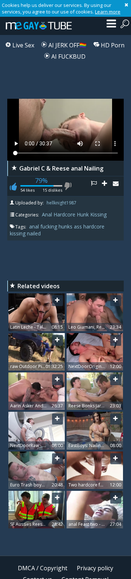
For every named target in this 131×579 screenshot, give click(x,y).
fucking (49, 226)
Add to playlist (107, 186)
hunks (66, 226)
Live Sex (22, 45)
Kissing (98, 214)
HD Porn (111, 45)
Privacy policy (95, 568)
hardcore (93, 226)
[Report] (96, 186)
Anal (47, 214)
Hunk (83, 214)
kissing (18, 233)
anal (34, 226)
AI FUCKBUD (68, 56)
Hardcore (64, 214)
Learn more (107, 11)
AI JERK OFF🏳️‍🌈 (67, 45)
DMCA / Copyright (42, 568)
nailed (34, 233)
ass (78, 226)
